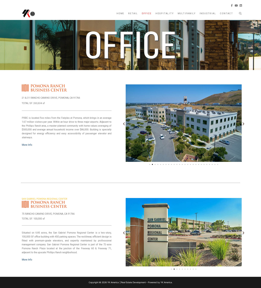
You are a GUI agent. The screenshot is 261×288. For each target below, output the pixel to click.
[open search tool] (240, 13)
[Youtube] (236, 5)
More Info (27, 144)
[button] (124, 124)
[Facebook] (232, 5)
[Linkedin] (240, 5)
